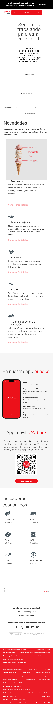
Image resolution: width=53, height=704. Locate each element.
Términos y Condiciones (23, 676)
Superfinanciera (26, 672)
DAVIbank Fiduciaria (44, 679)
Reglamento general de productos (12, 669)
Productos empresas (42, 108)
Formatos (47, 669)
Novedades (7, 108)
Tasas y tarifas (33, 669)
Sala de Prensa (32, 693)
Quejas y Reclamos (44, 693)
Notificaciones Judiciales (43, 672)
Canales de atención (28, 113)
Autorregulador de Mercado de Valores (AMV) (15, 703)
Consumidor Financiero (43, 649)
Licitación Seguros (30, 679)
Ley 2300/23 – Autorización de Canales (14, 699)
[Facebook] (17, 627)
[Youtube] (27, 627)
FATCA (48, 662)
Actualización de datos (9, 672)
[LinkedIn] (32, 627)
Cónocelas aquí (26, 615)
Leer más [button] (42, 4)
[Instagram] (37, 627)
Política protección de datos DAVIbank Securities (16, 689)
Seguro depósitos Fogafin (10, 679)
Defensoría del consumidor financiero (39, 666)
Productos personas (23, 108)
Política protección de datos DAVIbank (13, 659)
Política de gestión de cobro (10, 656)
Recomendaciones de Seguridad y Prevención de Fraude (34, 652)
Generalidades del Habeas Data (11, 666)
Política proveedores (44, 656)
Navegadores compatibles (42, 676)
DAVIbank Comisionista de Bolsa (12, 686)
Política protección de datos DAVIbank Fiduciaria (16, 683)
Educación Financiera (9, 652)
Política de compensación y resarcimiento (14, 662)
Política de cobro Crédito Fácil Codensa (13, 693)
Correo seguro (46, 696)
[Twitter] (22, 627)
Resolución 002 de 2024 (43, 703)
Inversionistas (7, 676)
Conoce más (29, 75)
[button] (47, 12)
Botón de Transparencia (9, 696)
